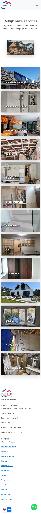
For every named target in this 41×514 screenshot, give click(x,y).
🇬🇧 (4, 509)
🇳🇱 (9, 509)
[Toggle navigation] (37, 5)
